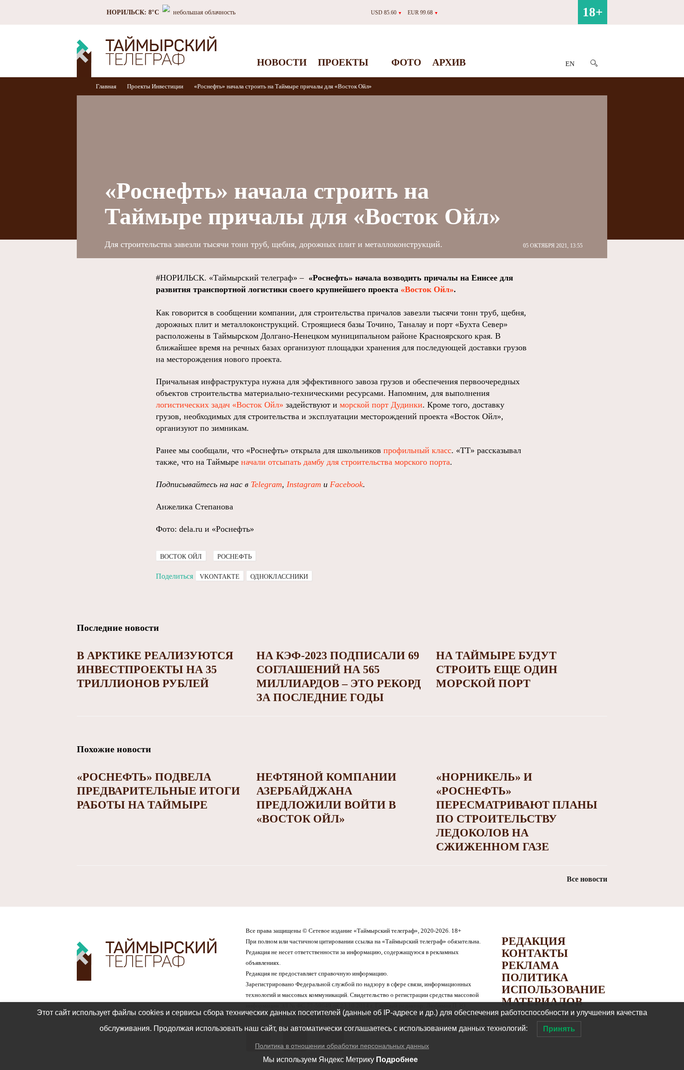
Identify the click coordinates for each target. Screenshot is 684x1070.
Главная (107, 86)
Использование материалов (553, 995)
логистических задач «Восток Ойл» (219, 404)
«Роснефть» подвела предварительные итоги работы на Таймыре (158, 791)
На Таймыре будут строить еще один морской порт (496, 669)
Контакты (535, 953)
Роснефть (234, 556)
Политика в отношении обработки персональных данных (342, 1046)
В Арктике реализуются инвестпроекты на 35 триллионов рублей (155, 669)
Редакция (533, 941)
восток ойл (181, 556)
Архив (449, 62)
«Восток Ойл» (427, 289)
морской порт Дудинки (381, 404)
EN (570, 63)
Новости (282, 62)
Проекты (343, 62)
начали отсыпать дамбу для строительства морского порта (345, 462)
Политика (535, 977)
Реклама (530, 965)
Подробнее (397, 1059)
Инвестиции (167, 86)
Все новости (587, 879)
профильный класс (417, 450)
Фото (406, 62)
